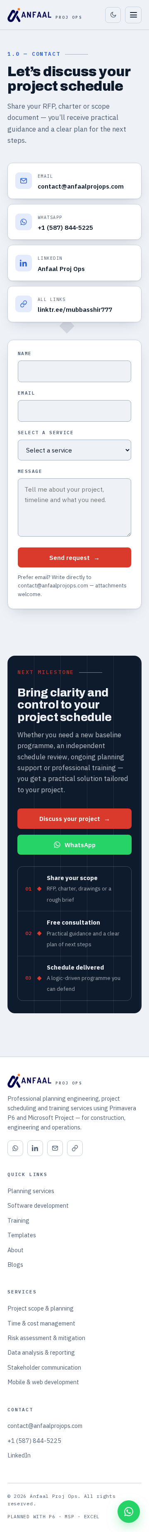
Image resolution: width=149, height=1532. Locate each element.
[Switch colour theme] (113, 15)
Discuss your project (74, 818)
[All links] (75, 1148)
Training (18, 1220)
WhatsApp (80, 845)
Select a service (46, 432)
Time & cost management (41, 1323)
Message (30, 471)
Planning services (30, 1191)
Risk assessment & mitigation (46, 1338)
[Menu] (133, 15)
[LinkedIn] (35, 1148)
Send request (74, 557)
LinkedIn (19, 1455)
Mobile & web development (43, 1382)
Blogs (15, 1264)
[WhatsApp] (15, 1148)
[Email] (55, 1148)
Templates (21, 1235)
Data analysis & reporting (41, 1352)
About (15, 1250)
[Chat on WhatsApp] (129, 1511)
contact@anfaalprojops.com (44, 1426)
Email (26, 393)
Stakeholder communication (44, 1367)
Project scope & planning (40, 1308)
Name (25, 353)
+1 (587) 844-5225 (34, 1441)
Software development (38, 1205)
